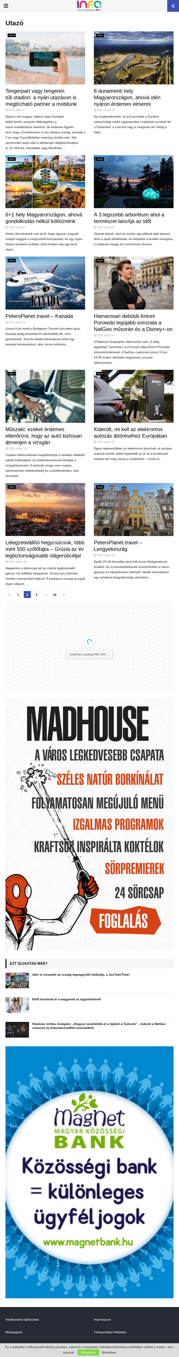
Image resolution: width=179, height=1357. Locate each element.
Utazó (12, 35)
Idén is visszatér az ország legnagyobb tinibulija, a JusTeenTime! (81, 1009)
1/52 (63, 717)
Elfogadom (88, 1352)
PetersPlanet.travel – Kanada (39, 316)
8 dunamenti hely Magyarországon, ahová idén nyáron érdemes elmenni (127, 97)
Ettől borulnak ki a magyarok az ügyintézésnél (66, 1034)
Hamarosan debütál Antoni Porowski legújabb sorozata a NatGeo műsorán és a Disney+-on (133, 322)
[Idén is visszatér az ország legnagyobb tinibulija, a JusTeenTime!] (17, 1015)
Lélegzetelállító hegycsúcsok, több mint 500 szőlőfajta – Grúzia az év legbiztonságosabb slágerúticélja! (44, 549)
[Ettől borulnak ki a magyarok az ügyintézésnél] (17, 1040)
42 (55, 594)
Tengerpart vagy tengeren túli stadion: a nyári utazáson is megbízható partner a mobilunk (41, 97)
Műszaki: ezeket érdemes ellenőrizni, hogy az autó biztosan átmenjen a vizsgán (43, 435)
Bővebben (109, 1352)
